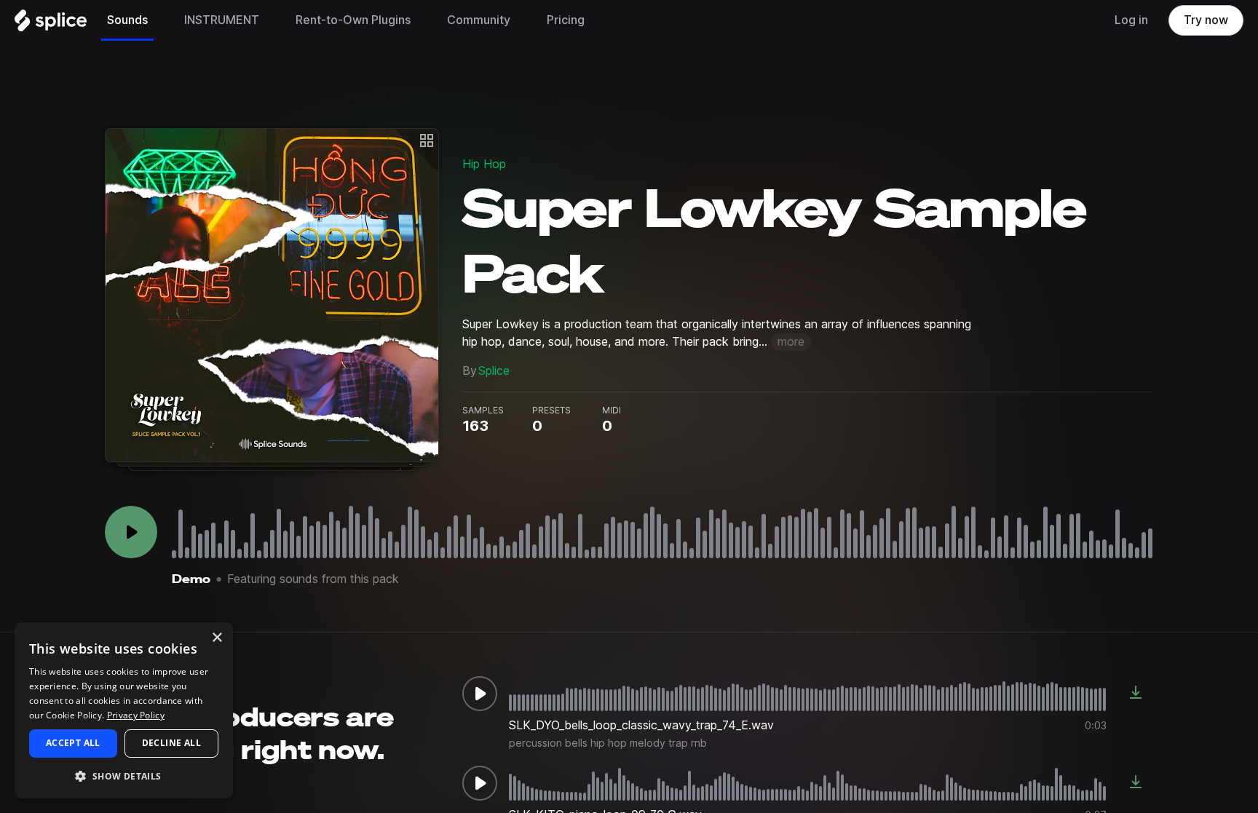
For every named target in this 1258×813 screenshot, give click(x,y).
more (791, 342)
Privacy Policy (136, 715)
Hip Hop (484, 164)
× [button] (216, 637)
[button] (123, 775)
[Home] (51, 24)
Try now (1206, 20)
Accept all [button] (73, 743)
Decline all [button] (171, 743)
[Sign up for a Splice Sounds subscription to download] (1135, 693)
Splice (494, 371)
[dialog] (124, 710)
